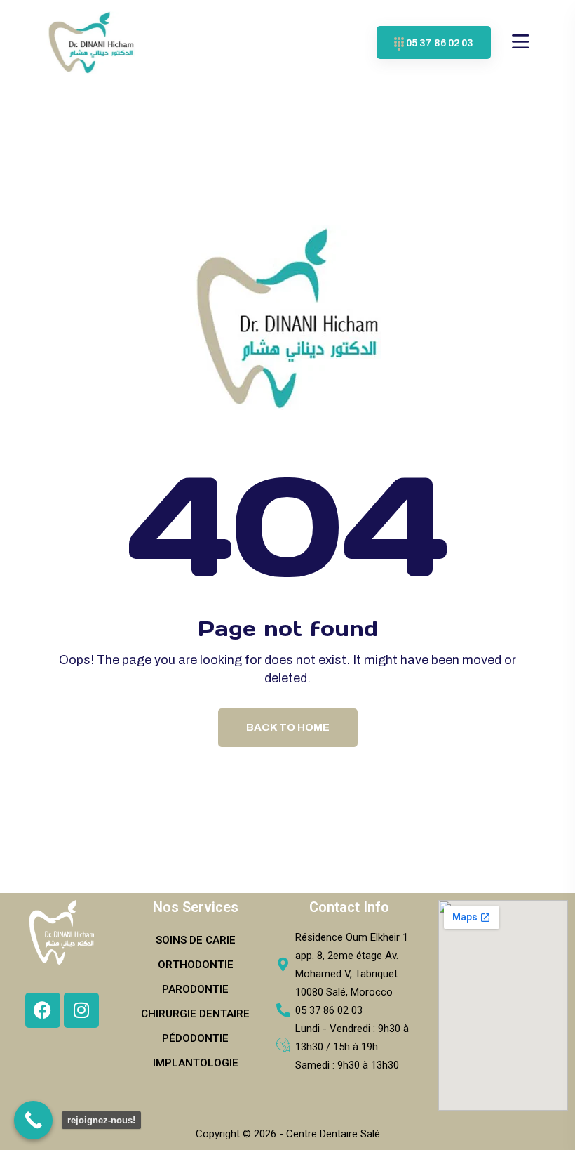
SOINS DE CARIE (196, 940)
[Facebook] (42, 1010)
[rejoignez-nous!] (33, 1120)
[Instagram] (81, 1010)
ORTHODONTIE (196, 964)
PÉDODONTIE (195, 1038)
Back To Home (288, 727)
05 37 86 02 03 (439, 43)
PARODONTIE (195, 989)
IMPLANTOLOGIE (195, 1063)
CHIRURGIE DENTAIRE (195, 1013)
